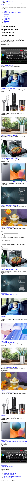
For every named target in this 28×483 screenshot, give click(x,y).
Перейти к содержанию (7, 1)
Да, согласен (8, 240)
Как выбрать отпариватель (8, 342)
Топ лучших (7, 18)
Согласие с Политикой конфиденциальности (13, 237)
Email (2, 236)
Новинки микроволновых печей (9, 158)
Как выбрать (7, 19)
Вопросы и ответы (5, 4)
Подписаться (4, 249)
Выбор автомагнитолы (7, 65)
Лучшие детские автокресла (8, 88)
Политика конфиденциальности (12, 12)
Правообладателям (9, 474)
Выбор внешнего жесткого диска (9, 205)
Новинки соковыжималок (7, 227)
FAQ (5, 22)
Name (2, 247)
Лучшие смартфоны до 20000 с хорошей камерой (14, 181)
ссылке (8, 246)
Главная (6, 16)
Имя (2, 234)
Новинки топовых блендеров (8, 111)
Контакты (6, 14)
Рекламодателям (8, 477)
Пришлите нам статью (10, 473)
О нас (5, 11)
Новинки (6, 21)
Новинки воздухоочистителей (9, 135)
